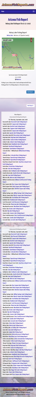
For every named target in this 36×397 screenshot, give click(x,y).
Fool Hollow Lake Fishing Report (20, 197)
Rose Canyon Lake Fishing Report (21, 374)
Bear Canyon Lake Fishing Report (20, 184)
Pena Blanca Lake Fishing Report (20, 368)
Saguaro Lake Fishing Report (17, 128)
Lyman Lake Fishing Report (16, 332)
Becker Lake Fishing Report (16, 209)
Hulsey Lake (10, 35)
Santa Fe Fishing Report (17, 347)
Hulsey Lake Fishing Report (16, 325)
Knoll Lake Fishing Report (15, 359)
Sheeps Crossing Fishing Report (20, 343)
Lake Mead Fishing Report (15, 146)
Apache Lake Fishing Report (17, 133)
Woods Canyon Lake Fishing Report (22, 195)
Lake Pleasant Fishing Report (18, 236)
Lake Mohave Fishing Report (17, 148)
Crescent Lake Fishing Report (18, 220)
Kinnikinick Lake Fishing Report (20, 144)
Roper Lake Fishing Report (16, 372)
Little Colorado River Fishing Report (23, 339)
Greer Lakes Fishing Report (16, 323)
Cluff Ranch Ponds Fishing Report (20, 361)
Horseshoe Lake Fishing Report (22, 135)
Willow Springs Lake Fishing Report (23, 193)
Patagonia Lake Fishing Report (19, 363)
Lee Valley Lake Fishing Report (19, 327)
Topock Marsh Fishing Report (17, 160)
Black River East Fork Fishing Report (18, 336)
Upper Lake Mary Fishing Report (24, 350)
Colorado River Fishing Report (19, 155)
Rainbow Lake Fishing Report (17, 200)
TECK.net (28, 394)
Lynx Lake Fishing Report (14, 175)
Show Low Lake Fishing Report (19, 204)
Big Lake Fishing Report (14, 211)
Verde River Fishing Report (16, 166)
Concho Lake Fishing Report (17, 217)
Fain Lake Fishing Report (14, 168)
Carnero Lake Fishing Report (17, 213)
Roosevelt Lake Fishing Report (19, 122)
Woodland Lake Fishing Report (22, 206)
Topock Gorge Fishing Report (17, 157)
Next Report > (30, 92)
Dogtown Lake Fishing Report (18, 137)
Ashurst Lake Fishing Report (17, 142)
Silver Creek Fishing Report (18, 341)
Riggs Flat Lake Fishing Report (19, 370)
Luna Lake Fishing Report (14, 330)
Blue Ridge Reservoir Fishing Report (23, 356)
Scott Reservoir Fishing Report (20, 202)
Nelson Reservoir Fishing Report (20, 334)
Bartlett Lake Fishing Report (17, 126)
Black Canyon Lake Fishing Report (21, 186)
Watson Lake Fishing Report (17, 177)
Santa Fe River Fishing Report (18, 140)
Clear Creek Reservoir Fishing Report (23, 215)
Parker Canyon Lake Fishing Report (22, 365)
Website (19, 79)
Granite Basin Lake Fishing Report (21, 173)
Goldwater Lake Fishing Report (19, 171)
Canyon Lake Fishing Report (19, 124)
